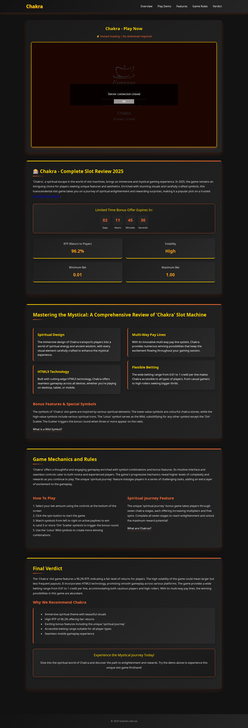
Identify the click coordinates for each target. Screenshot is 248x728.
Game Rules (200, 6)
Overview (147, 6)
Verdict (217, 6)
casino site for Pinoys (46, 196)
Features (181, 6)
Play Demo (164, 6)
